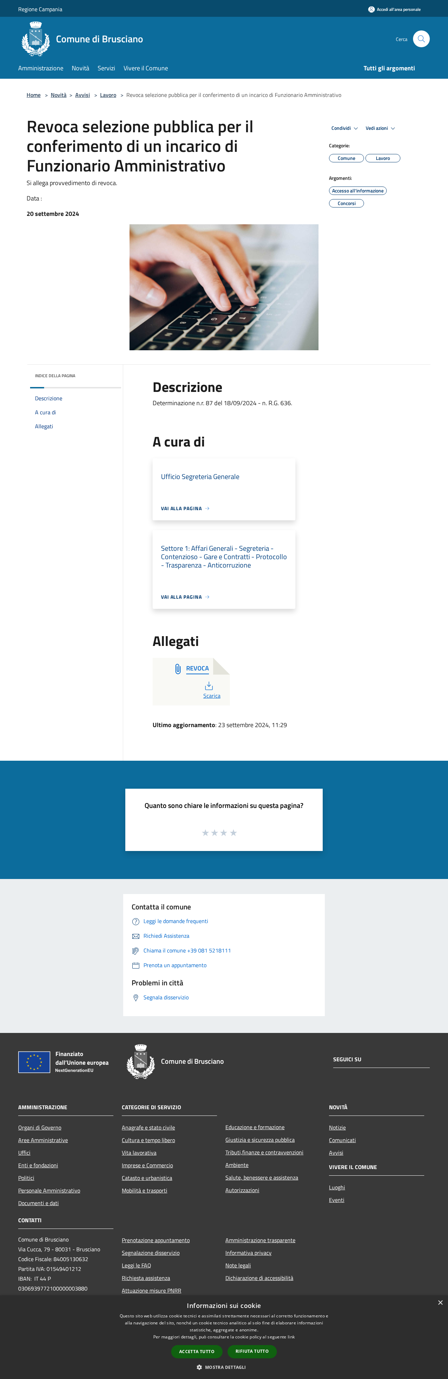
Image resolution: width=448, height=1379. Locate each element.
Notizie (337, 1127)
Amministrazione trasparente (260, 1240)
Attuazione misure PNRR (151, 1290)
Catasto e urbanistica (147, 1178)
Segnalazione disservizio (151, 1252)
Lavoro (108, 95)
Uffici (24, 1152)
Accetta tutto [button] (197, 1352)
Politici (26, 1178)
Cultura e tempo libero (148, 1140)
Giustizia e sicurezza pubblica (260, 1139)
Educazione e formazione (255, 1127)
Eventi (336, 1200)
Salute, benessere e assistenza (261, 1177)
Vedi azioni (377, 128)
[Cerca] (421, 38)
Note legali (238, 1265)
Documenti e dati (38, 1203)
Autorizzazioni (242, 1190)
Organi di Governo (39, 1127)
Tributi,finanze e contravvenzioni (264, 1152)
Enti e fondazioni (38, 1165)
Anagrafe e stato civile (148, 1127)
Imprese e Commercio (147, 1165)
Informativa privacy (248, 1252)
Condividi (341, 128)
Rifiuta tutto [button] (252, 1351)
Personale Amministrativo (49, 1190)
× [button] (440, 1303)
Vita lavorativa (139, 1152)
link (291, 1337)
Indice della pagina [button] (55, 375)
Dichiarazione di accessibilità (259, 1278)
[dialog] (224, 1337)
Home (34, 95)
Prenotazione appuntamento (156, 1240)
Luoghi (337, 1187)
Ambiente (236, 1165)
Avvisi (82, 95)
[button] (224, 1367)
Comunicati (342, 1140)
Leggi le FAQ (136, 1265)
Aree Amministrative (43, 1140)
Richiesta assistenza (146, 1278)
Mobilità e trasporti (144, 1190)
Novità (58, 95)
